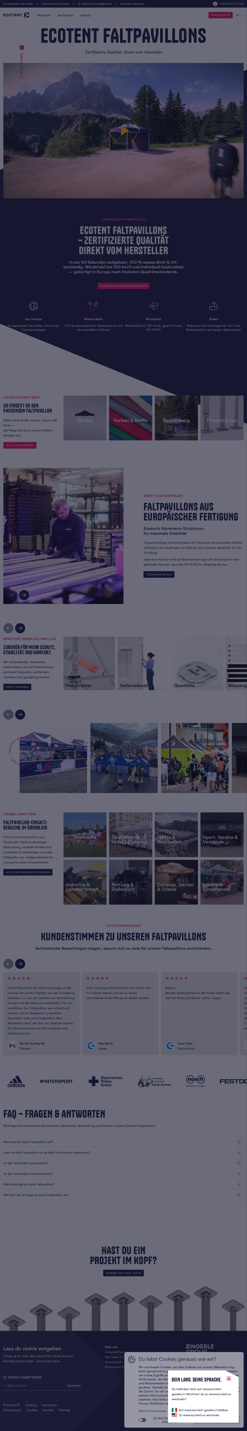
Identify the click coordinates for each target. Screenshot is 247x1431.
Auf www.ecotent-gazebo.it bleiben (203, 1410)
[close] (229, 1378)
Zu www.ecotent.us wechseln (199, 1415)
